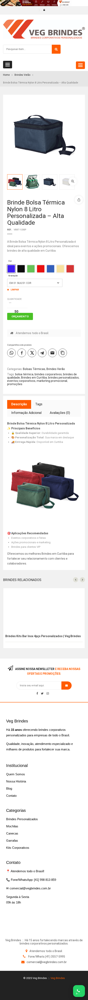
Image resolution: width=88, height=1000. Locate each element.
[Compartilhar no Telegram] (42, 353)
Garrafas (12, 840)
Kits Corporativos (17, 847)
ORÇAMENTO (20, 316)
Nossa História (16, 781)
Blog (9, 788)
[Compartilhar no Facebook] (21, 353)
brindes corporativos (48, 374)
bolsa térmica (24, 374)
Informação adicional (26, 413)
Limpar (15, 289)
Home (6, 74)
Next (85, 186)
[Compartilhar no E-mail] (52, 353)
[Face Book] (37, 693)
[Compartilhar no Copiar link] (62, 353)
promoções (14, 384)
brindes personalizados (63, 377)
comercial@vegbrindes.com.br (47, 962)
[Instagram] (47, 693)
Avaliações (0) (60, 413)
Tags (38, 404)
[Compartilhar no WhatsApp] (11, 353)
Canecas (12, 833)
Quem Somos (15, 774)
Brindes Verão (22, 74)
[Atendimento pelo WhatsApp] (79, 991)
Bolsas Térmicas (34, 369)
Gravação (13, 275)
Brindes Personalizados (22, 819)
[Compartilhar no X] (32, 353)
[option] (11, 269)
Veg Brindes (58, 978)
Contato (11, 795)
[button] (73, 181)
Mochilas (12, 826)
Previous (85, 178)
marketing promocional (52, 380)
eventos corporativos (21, 380)
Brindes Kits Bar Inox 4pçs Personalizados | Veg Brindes (43, 636)
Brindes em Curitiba (34, 377)
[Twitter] (42, 693)
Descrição (19, 404)
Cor (10, 261)
